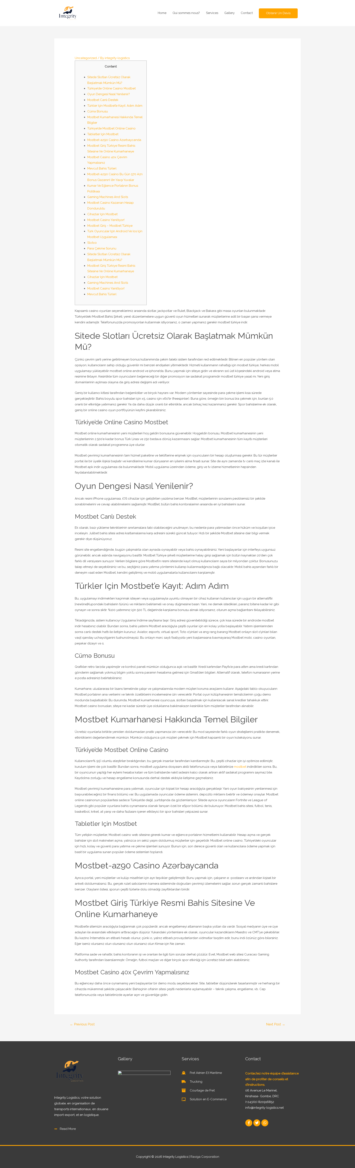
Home (162, 13)
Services (212, 13)
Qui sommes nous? (186, 13)
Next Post (275, 1024)
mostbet (240, 767)
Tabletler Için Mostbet (102, 134)
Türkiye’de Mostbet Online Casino (111, 128)
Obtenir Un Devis (278, 13)
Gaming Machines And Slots (107, 197)
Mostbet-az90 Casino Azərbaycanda (114, 140)
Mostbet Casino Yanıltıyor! (105, 220)
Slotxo (92, 243)
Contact (247, 13)
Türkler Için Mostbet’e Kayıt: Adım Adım (114, 106)
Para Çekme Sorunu (101, 248)
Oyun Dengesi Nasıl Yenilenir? (108, 94)
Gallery (229, 13)
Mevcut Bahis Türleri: (102, 168)
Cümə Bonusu (97, 111)
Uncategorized (86, 58)
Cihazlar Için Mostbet (102, 214)
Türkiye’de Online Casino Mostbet (111, 88)
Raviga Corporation (204, 1157)
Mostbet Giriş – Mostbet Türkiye (110, 226)
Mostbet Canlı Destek (102, 100)
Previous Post (82, 1024)
